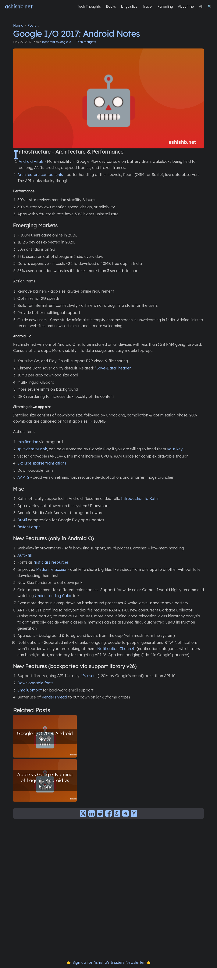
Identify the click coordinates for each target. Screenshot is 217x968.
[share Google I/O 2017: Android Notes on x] (83, 813)
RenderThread (54, 697)
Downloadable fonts (35, 682)
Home (18, 25)
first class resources (51, 562)
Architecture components (40, 174)
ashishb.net (19, 6)
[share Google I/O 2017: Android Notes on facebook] (108, 813)
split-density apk (32, 449)
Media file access (51, 569)
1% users (88, 675)
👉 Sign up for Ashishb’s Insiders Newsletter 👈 (108, 962)
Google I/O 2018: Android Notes (45, 736)
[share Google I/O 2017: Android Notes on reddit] (100, 813)
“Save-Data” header (113, 368)
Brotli (22, 519)
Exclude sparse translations (41, 463)
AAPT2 (23, 477)
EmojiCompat (29, 690)
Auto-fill (24, 555)
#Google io (63, 42)
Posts (32, 25)
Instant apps (28, 526)
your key (175, 449)
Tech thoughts (86, 42)
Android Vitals (31, 161)
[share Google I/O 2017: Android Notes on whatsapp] (117, 813)
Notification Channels (116, 648)
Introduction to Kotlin (140, 498)
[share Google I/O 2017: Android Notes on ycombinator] (134, 813)
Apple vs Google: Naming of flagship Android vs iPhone (45, 780)
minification (27, 441)
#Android (48, 42)
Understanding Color (53, 595)
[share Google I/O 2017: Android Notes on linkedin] (91, 813)
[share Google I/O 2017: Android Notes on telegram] (125, 813)
